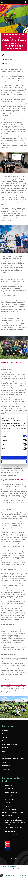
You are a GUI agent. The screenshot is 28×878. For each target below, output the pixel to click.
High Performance (7, 748)
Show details (21, 453)
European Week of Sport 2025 (16, 73)
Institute (4, 751)
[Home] (4, 2)
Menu (26, 2)
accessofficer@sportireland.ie (17, 834)
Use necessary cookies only (14, 461)
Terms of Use (16, 869)
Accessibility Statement (9, 866)
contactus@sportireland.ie (16, 812)
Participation (6, 765)
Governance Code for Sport (9, 744)
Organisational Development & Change (13, 758)
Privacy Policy (7, 869)
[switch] (25, 440)
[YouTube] (16, 858)
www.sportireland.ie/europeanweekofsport (13, 684)
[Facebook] (12, 858)
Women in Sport (6, 769)
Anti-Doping (5, 730)
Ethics (4, 741)
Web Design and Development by (16, 875)
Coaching (5, 733)
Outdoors (4, 762)
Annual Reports (6, 772)
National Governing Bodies (9, 755)
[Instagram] (14, 858)
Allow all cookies (14, 457)
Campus (5, 737)
